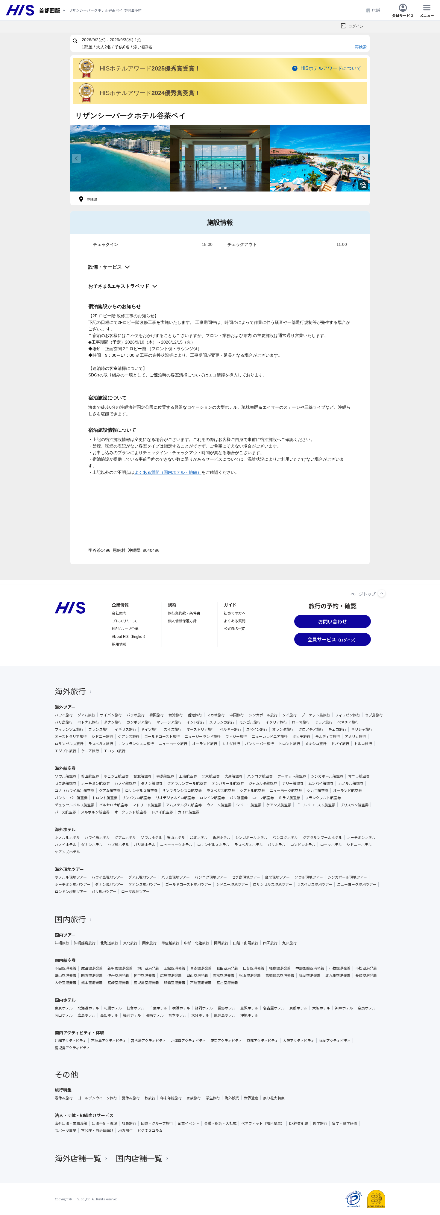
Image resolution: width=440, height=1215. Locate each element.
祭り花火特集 (274, 1098)
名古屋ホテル (274, 1008)
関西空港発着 (92, 975)
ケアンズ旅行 (128, 736)
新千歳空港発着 (120, 968)
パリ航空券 (239, 797)
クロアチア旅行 (311, 729)
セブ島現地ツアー (246, 877)
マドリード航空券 (147, 804)
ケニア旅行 (90, 750)
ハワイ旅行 (64, 715)
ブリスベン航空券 (354, 804)
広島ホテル (86, 1015)
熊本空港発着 (92, 982)
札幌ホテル (113, 1008)
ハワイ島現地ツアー (108, 877)
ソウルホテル (151, 837)
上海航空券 (188, 776)
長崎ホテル (155, 1015)
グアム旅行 (86, 715)
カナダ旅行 (231, 743)
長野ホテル (227, 1008)
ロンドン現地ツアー (71, 891)
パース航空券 (65, 812)
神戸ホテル (344, 1008)
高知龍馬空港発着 (279, 975)
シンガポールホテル (251, 837)
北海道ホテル (88, 1008)
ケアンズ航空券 (278, 804)
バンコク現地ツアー (211, 877)
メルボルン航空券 (95, 812)
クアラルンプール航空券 (187, 783)
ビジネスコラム (150, 1130)
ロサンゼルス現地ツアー (272, 884)
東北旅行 (130, 942)
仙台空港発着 (253, 968)
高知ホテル (109, 1015)
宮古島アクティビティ (148, 1040)
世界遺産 (251, 1098)
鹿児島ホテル (225, 1015)
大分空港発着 (65, 982)
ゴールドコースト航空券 (315, 804)
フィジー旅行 (236, 736)
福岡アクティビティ (335, 1040)
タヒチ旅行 (301, 736)
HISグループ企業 (125, 628)
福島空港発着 (280, 968)
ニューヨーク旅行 (173, 743)
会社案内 (119, 612)
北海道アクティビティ (188, 1040)
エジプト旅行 (65, 750)
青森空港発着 (201, 968)
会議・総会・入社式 (220, 1123)
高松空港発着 (223, 975)
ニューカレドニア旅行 (270, 736)
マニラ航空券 (359, 776)
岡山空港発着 (197, 975)
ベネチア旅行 (348, 722)
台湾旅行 (176, 715)
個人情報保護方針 (182, 620)
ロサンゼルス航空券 (141, 790)
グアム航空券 (109, 790)
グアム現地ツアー (142, 877)
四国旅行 (270, 942)
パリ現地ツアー (104, 891)
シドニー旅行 (102, 736)
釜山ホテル (176, 837)
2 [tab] (220, 188)
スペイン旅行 (256, 729)
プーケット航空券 (291, 776)
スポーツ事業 (65, 1130)
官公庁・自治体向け (97, 1130)
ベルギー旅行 (230, 729)
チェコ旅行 (337, 729)
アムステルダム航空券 (184, 804)
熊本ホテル (177, 1015)
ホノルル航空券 (350, 783)
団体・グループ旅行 (157, 1123)
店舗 (376, 10)
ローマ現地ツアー (135, 891)
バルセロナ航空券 (113, 804)
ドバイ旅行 (340, 743)
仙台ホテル (136, 1008)
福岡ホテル (132, 1015)
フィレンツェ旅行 (69, 729)
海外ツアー (65, 707)
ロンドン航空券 (212, 797)
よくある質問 (234, 620)
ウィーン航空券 (219, 804)
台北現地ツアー (277, 877)
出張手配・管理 (104, 1123)
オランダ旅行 (283, 729)
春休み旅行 (64, 1098)
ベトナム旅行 (88, 722)
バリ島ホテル (144, 844)
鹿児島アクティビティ (72, 1047)
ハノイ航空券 (125, 783)
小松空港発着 (366, 968)
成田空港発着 (92, 968)
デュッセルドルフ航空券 (74, 804)
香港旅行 (195, 715)
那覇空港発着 (174, 982)
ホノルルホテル (67, 837)
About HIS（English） (129, 636)
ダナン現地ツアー (109, 884)
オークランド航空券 (130, 812)
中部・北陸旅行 (196, 942)
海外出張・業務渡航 (71, 1123)
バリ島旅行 (64, 722)
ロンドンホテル (302, 844)
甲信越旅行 (170, 942)
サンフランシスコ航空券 (182, 790)
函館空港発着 (174, 968)
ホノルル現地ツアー (71, 877)
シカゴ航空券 (317, 790)
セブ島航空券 (65, 783)
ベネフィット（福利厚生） (262, 1123)
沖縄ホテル (249, 1015)
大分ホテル (200, 1015)
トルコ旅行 (363, 743)
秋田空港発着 (227, 968)
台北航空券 (142, 776)
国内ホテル (65, 1000)
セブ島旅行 (374, 715)
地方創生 (125, 1130)
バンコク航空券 (260, 776)
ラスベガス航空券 (221, 790)
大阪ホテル (321, 1008)
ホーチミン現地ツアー (72, 884)
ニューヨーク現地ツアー (356, 884)
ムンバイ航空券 (320, 783)
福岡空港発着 (310, 975)
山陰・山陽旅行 (245, 942)
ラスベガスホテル (248, 844)
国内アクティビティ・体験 (79, 1032)
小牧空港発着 (340, 968)
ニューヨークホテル (176, 844)
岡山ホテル (64, 1015)
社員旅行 (129, 1123)
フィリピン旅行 (347, 715)
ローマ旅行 (301, 722)
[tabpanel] (120, 158)
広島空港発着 (171, 975)
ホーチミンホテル (361, 837)
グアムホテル (125, 837)
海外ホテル (65, 829)
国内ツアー (65, 935)
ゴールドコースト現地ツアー (188, 884)
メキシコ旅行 (316, 743)
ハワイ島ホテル (97, 837)
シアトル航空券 (252, 790)
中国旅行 (237, 715)
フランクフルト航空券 (323, 797)
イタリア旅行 (276, 722)
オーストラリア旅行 (71, 736)
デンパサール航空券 (228, 783)
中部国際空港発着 (309, 968)
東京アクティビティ (226, 1040)
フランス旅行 (99, 729)
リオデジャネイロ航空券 (175, 797)
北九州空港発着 (338, 975)
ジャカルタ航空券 (263, 783)
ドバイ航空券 (162, 812)
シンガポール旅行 (263, 715)
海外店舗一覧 (78, 1157)
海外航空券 (65, 768)
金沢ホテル (249, 1008)
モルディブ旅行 (327, 736)
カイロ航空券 (188, 812)
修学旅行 (320, 1123)
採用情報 (119, 643)
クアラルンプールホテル (322, 837)
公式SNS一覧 (234, 628)
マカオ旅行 (216, 715)
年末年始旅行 (171, 1098)
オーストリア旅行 (200, 729)
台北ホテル (199, 837)
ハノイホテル (65, 844)
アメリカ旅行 (355, 736)
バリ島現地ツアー (175, 877)
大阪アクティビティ (298, 1040)
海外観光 (232, 1098)
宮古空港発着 (227, 982)
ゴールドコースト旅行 (162, 736)
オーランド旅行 (204, 743)
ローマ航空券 (263, 797)
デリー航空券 (293, 783)
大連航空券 (233, 776)
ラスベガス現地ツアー (314, 884)
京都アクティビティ (262, 1040)
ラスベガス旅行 (100, 743)
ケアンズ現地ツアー (144, 884)
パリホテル (277, 844)
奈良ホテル (367, 1008)
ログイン (356, 26)
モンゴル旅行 (250, 722)
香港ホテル (221, 837)
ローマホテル (331, 844)
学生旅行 (213, 1098)
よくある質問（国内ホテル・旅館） (167, 472)
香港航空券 (165, 776)
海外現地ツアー (69, 869)
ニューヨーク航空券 (286, 790)
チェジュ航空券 (116, 776)
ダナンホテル (92, 844)
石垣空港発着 (201, 982)
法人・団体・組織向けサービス (84, 1115)
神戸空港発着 (144, 975)
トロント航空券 (104, 797)
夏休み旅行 (131, 1098)
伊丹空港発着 (118, 975)
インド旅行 (195, 722)
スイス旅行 (173, 729)
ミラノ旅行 (324, 722)
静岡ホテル (204, 1008)
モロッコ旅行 (114, 750)
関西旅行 (221, 942)
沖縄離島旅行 (84, 942)
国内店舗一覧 (139, 1157)
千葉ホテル (158, 1008)
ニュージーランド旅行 (203, 736)
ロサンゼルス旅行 (69, 743)
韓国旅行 (156, 715)
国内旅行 (70, 918)
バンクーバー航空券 (71, 797)
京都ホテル (298, 1008)
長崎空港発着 (366, 975)
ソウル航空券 (65, 776)
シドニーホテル (359, 844)
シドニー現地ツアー (232, 884)
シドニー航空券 (248, 804)
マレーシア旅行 (169, 722)
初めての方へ (234, 612)
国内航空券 (65, 960)
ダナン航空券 (152, 783)
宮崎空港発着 (118, 982)
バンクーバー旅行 (259, 743)
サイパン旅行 (111, 715)
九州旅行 (289, 942)
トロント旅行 (289, 743)
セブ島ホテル (118, 844)
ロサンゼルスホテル (213, 844)
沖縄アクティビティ (70, 1040)
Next (363, 158)
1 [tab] (214, 188)
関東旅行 (149, 942)
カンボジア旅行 (139, 722)
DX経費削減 (298, 1123)
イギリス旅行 (125, 729)
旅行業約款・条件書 (184, 612)
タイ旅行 (289, 715)
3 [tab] (225, 188)
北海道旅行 (109, 942)
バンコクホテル (285, 837)
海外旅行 (70, 690)
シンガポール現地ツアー (347, 877)
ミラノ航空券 (289, 797)
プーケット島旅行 (315, 715)
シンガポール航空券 (327, 776)
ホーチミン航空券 (95, 783)
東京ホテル (64, 1008)
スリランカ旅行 (221, 722)
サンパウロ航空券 (136, 797)
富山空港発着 (65, 975)
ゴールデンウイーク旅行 (97, 1098)
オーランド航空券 (347, 790)
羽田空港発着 (65, 968)
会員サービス (403, 15)
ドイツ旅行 (150, 729)
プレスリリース (124, 620)
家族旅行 (193, 1098)
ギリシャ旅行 (362, 729)
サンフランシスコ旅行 (136, 743)
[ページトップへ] (381, 593)
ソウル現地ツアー (309, 877)
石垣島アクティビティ (108, 1040)
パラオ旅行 (136, 715)
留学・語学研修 (344, 1123)
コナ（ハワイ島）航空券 (74, 790)
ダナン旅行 (113, 722)
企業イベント (188, 1123)
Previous (76, 158)
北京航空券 (211, 776)
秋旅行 (150, 1098)
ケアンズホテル (67, 851)
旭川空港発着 (148, 968)
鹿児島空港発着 (146, 982)
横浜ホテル (181, 1008)
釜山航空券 (90, 776)
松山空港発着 (250, 975)
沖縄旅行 (62, 942)
